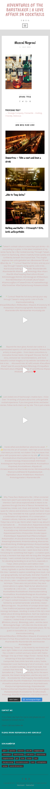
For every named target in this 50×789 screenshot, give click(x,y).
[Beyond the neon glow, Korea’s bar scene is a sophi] (25, 370)
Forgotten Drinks (8, 758)
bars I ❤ (29, 750)
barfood (20, 750)
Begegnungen (38, 750)
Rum (35, 758)
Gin (17, 758)
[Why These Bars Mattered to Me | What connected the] (25, 520)
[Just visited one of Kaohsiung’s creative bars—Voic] (25, 420)
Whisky (5, 766)
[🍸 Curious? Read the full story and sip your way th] (25, 320)
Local (22, 758)
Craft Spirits (30, 754)
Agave (5, 750)
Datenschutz (29, 785)
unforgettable (41, 762)
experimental (41, 754)
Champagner (7, 754)
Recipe (29, 758)
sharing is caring (8, 762)
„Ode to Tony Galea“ (15, 194)
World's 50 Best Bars (16, 766)
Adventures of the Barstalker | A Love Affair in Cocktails (25, 10)
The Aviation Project (22, 762)
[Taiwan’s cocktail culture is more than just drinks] (25, 270)
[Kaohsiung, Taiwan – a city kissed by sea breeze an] (25, 671)
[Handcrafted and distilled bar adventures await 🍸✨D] (25, 470)
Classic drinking (18, 754)
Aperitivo (12, 750)
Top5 (32, 762)
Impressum (20, 785)
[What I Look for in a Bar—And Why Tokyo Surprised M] (25, 570)
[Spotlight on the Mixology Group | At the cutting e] (25, 621)
